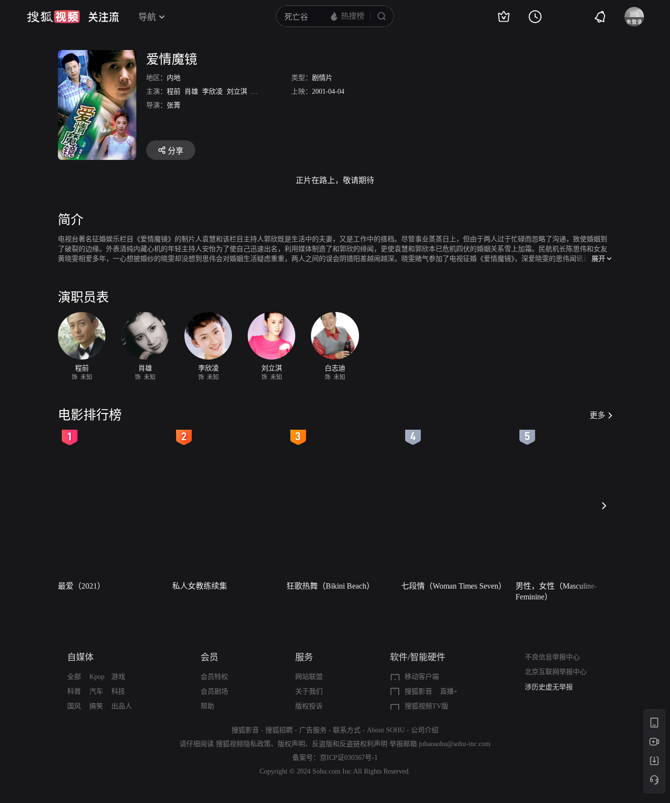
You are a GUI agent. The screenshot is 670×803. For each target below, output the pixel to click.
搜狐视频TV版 (426, 706)
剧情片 (322, 77)
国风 (74, 706)
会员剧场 (214, 691)
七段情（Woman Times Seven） (453, 586)
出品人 (121, 706)
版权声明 (291, 744)
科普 (74, 691)
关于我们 (309, 691)
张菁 (173, 105)
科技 (118, 691)
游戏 (118, 676)
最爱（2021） (81, 586)
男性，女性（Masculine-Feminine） (556, 591)
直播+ (449, 691)
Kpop (96, 676)
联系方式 (347, 730)
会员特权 (214, 676)
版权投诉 (309, 706)
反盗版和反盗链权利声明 (349, 744)
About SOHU (386, 730)
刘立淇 (237, 91)
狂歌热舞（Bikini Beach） (330, 586)
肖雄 (191, 91)
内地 (173, 77)
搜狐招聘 (279, 730)
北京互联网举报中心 (556, 671)
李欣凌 (212, 91)
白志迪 (261, 91)
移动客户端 (422, 676)
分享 (175, 151)
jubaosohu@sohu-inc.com (454, 744)
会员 (209, 657)
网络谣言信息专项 (552, 689)
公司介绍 (424, 730)
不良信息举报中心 (552, 657)
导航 (147, 17)
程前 (173, 91)
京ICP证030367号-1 (349, 757)
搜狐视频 (53, 17)
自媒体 (80, 657)
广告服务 (313, 730)
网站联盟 (309, 676)
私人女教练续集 (199, 586)
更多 (597, 415)
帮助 (207, 706)
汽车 (96, 691)
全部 (74, 676)
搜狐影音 (418, 691)
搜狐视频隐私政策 (243, 744)
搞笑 (96, 706)
